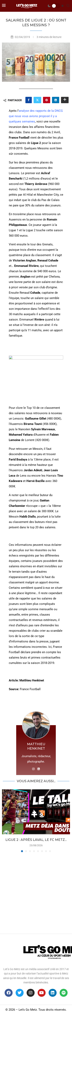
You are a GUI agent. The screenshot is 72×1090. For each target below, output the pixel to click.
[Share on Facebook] (28, 100)
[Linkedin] (53, 993)
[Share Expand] (65, 100)
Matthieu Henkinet (36, 746)
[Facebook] (9, 993)
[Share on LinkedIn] (55, 100)
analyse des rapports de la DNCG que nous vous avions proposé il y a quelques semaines (36, 116)
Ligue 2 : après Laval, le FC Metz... (36, 840)
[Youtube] (42, 993)
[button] (5, 820)
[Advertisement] (36, 892)
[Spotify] (64, 993)
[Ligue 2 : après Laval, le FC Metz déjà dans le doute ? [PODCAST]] (36, 812)
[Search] (68, 5)
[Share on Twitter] (37, 100)
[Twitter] (20, 993)
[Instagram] (31, 993)
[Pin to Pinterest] (46, 100)
